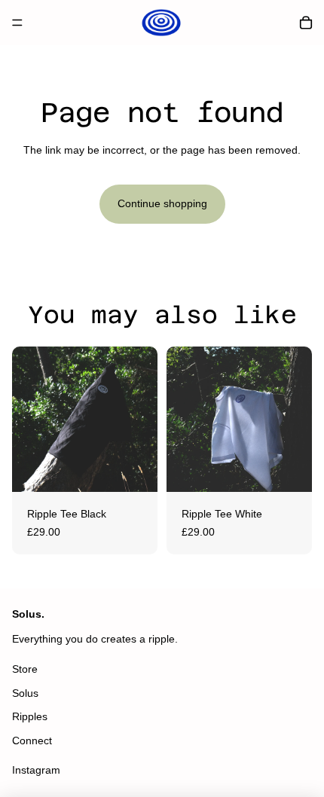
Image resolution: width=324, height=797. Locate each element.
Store (25, 669)
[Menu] (17, 22)
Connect (32, 740)
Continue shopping (162, 203)
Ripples (29, 716)
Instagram (36, 770)
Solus (25, 693)
